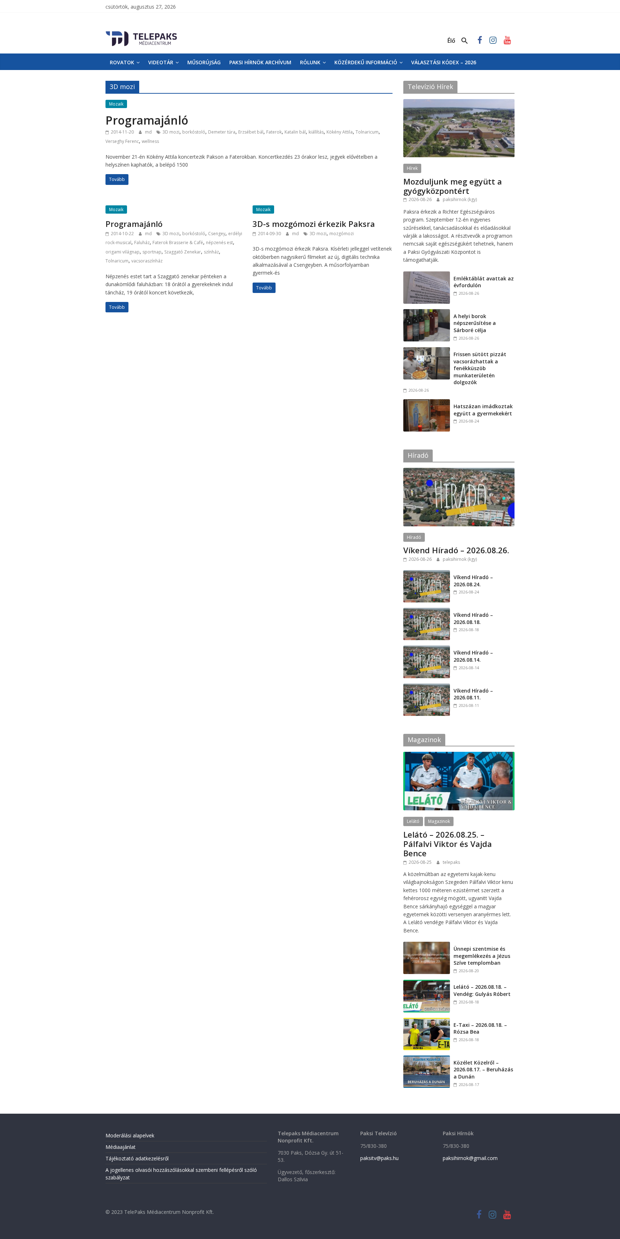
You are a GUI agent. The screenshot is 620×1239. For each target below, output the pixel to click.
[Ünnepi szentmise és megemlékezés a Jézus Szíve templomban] (426, 945)
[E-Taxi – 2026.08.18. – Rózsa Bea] (426, 1021)
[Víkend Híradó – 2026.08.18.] (426, 611)
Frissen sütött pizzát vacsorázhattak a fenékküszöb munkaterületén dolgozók (480, 368)
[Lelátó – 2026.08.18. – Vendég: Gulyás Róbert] (426, 983)
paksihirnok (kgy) (460, 199)
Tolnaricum (367, 132)
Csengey (216, 233)
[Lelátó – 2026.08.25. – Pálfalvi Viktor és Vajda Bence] (459, 755)
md (149, 132)
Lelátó (413, 821)
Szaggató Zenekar (182, 252)
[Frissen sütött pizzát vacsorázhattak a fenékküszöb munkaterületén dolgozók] (426, 351)
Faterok (274, 132)
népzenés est (219, 242)
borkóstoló (193, 132)
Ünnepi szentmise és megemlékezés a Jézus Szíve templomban (482, 955)
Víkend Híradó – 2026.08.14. (473, 656)
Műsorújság (204, 62)
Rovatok (122, 62)
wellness (150, 141)
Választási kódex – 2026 (443, 62)
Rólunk (310, 62)
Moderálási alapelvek (129, 1135)
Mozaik (116, 104)
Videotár (160, 62)
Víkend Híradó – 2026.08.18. (473, 618)
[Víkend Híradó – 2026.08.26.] (459, 471)
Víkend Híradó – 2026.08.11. (473, 694)
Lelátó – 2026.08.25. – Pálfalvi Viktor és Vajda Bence (447, 844)
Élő (451, 41)
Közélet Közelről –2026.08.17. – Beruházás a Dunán (483, 1069)
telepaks (451, 862)
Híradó (414, 537)
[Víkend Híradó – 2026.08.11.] (426, 687)
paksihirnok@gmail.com (470, 1158)
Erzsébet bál (250, 132)
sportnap (151, 252)
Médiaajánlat (120, 1146)
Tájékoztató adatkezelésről (137, 1158)
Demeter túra (221, 132)
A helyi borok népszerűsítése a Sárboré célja (475, 323)
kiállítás (316, 132)
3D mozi (171, 132)
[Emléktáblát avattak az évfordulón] (426, 275)
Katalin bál (295, 132)
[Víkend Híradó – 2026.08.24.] (426, 573)
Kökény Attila (340, 132)
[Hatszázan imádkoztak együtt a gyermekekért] (426, 403)
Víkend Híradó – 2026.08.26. (456, 550)
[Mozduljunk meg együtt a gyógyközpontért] (459, 102)
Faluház (142, 242)
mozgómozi (341, 233)
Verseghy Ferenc (122, 141)
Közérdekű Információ (365, 62)
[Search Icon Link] (464, 41)
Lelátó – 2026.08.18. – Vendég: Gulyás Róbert (482, 990)
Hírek (412, 168)
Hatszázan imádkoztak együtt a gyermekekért (483, 410)
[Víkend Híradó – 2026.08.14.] (426, 649)
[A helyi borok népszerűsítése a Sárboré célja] (426, 312)
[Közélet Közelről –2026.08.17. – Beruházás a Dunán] (426, 1059)
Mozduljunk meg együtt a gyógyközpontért (452, 186)
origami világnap (122, 252)
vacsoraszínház (147, 261)
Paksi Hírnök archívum (260, 62)
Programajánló (146, 120)
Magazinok (439, 821)
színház (211, 252)
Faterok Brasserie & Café (177, 242)
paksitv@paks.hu (379, 1158)
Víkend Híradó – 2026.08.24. (473, 581)
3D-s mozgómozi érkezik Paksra (314, 223)
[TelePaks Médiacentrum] (141, 33)
